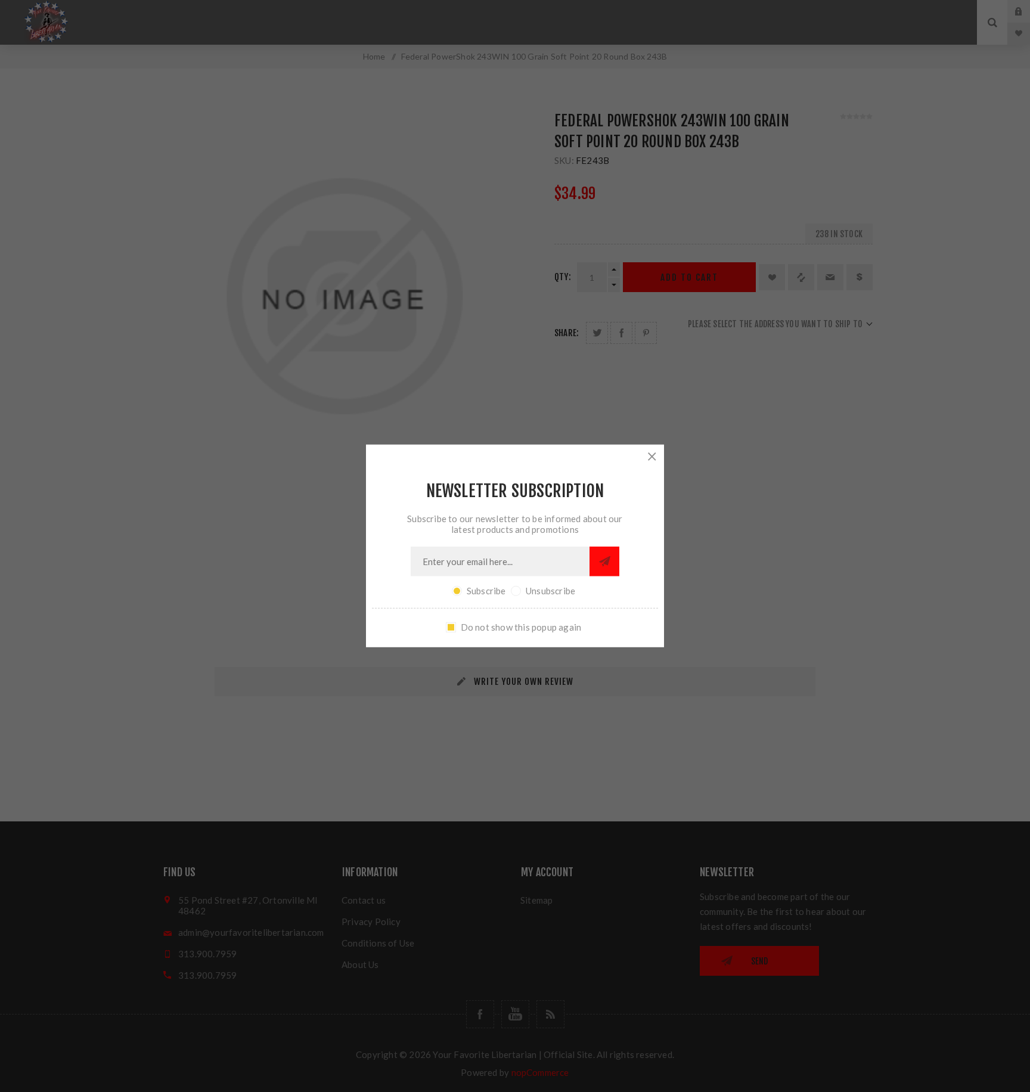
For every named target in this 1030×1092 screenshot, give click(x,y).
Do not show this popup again (521, 627)
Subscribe (486, 590)
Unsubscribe (550, 590)
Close (652, 457)
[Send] (604, 561)
